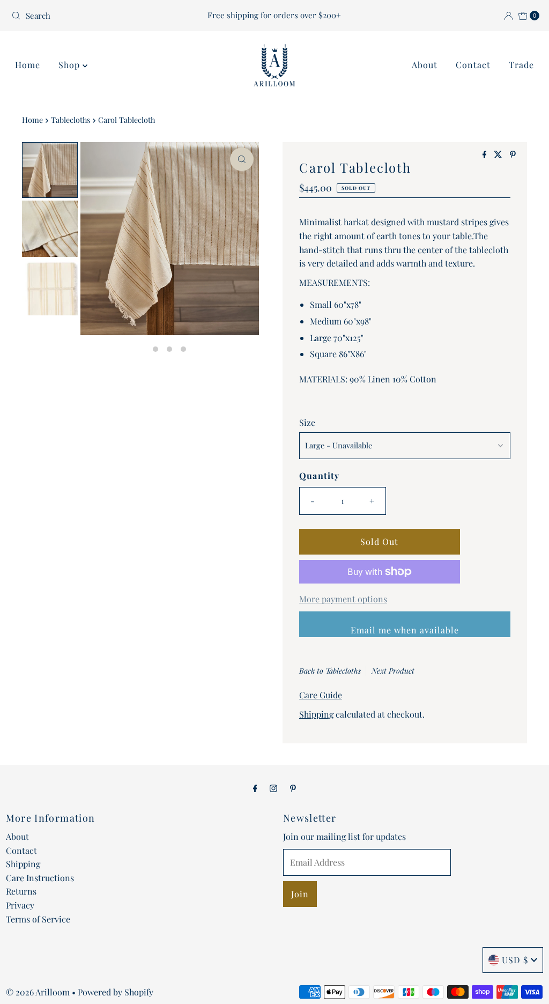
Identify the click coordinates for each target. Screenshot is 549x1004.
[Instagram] (273, 788)
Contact (473, 64)
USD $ (515, 959)
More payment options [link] (343, 598)
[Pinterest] (293, 788)
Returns (21, 891)
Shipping (316, 714)
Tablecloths (70, 119)
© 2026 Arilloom (38, 992)
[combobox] (93, 15)
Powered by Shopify (115, 992)
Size (307, 422)
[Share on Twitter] (499, 154)
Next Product (393, 671)
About (424, 64)
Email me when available (405, 630)
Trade (521, 64)
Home (27, 64)
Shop (70, 64)
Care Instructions (40, 877)
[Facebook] (255, 788)
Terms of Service (38, 919)
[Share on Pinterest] (513, 154)
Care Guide (320, 694)
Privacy (20, 905)
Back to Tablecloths (330, 671)
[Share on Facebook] (486, 154)
